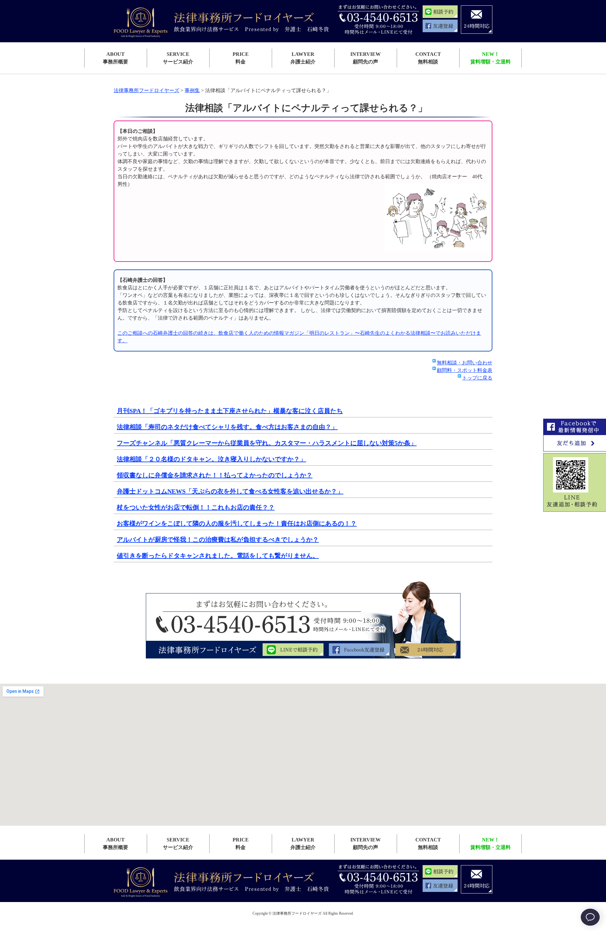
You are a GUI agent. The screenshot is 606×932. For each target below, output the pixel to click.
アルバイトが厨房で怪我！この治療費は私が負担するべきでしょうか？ (218, 539)
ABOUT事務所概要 (115, 57)
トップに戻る (477, 377)
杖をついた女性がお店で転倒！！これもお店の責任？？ (196, 507)
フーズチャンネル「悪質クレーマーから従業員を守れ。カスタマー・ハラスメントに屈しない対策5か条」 (267, 442)
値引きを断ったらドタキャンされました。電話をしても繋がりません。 (218, 555)
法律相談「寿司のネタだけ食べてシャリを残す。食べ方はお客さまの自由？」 (227, 426)
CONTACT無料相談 (428, 57)
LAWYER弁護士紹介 (303, 57)
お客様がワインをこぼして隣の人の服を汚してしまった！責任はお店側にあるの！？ (237, 523)
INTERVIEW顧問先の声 (365, 57)
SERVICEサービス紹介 (178, 57)
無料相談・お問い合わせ (464, 362)
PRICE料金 (241, 57)
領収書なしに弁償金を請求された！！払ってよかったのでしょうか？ (214, 475)
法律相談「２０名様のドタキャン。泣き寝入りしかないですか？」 (211, 459)
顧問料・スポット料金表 (464, 370)
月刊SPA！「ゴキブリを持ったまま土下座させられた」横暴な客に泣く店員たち (230, 410)
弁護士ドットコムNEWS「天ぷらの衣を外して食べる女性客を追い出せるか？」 (230, 491)
